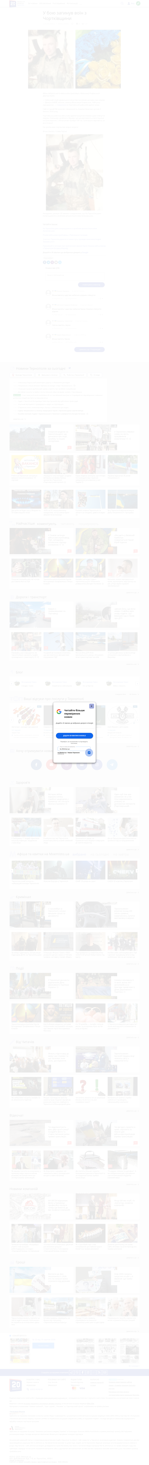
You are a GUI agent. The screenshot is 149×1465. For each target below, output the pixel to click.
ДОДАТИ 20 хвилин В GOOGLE (74, 736)
